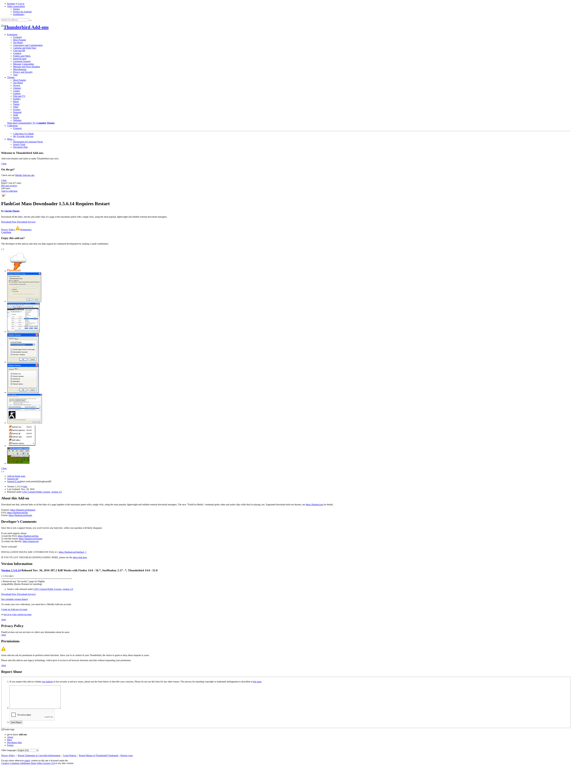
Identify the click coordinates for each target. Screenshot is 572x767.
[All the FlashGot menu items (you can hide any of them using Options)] (23, 331)
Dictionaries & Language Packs (28, 141)
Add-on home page (16, 476)
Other (15, 107)
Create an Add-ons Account (14, 609)
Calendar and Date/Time (24, 48)
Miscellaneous (20, 69)
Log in (21, 3)
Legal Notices (70, 755)
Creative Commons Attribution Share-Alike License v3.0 (28, 763)
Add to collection (9, 191)
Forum (10, 745)
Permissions (25, 229)
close (3, 619)
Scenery (17, 109)
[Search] (30, 20)
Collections (12, 125)
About (10, 737)
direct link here (80, 557)
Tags (15, 74)
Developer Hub (20, 147)
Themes (11, 77)
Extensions (12, 34)
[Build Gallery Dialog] (24, 422)
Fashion (17, 93)
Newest (16, 85)
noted (27, 760)
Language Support (22, 61)
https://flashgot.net (314, 504)
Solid (15, 115)
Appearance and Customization (28, 45)
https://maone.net (31, 541)
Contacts (17, 53)
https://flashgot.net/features (22, 510)
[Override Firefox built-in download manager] (24, 301)
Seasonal (17, 112)
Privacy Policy (8, 229)
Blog (9, 740)
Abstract (17, 88)
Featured (17, 37)
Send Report (16, 722)
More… (11, 139)
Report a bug (127, 755)
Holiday (17, 99)
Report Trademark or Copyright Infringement (39, 755)
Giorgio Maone (12, 211)
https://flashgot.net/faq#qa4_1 (72, 552)
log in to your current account (17, 614)
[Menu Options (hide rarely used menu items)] (23, 392)
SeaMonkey (18, 14)
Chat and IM (19, 50)
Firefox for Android (22, 11)
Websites (17, 120)
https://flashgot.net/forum (20, 515)
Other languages (9, 750)
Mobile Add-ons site (24, 175)
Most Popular (19, 40)
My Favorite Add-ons (23, 136)
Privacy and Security (23, 72)
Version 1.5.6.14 (11, 570)
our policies (47, 681)
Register (11, 3)
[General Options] (23, 362)
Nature (16, 104)
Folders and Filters (22, 56)
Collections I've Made (23, 133)
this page (257, 681)
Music (16, 101)
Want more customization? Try (31, 123)
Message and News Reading (26, 66)
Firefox (16, 9)
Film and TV (19, 96)
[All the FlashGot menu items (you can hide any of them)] (22, 445)
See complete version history (14, 599)
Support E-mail (14, 481)
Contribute (6, 232)
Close (4, 163)
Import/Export (19, 58)
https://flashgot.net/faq (17, 512)
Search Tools (19, 144)
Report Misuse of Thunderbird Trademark (99, 755)
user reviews (9, 185)
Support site (12, 478)
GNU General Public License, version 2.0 (42, 492)
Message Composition (23, 64)
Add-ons (39, 27)
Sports (16, 117)
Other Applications (16, 6)
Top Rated (18, 42)
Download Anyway (26, 222)
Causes (16, 91)
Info (25, 486)
